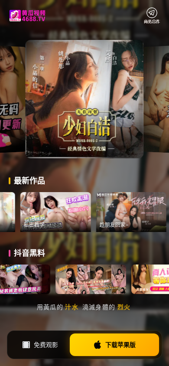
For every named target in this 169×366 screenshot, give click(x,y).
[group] (71, 212)
